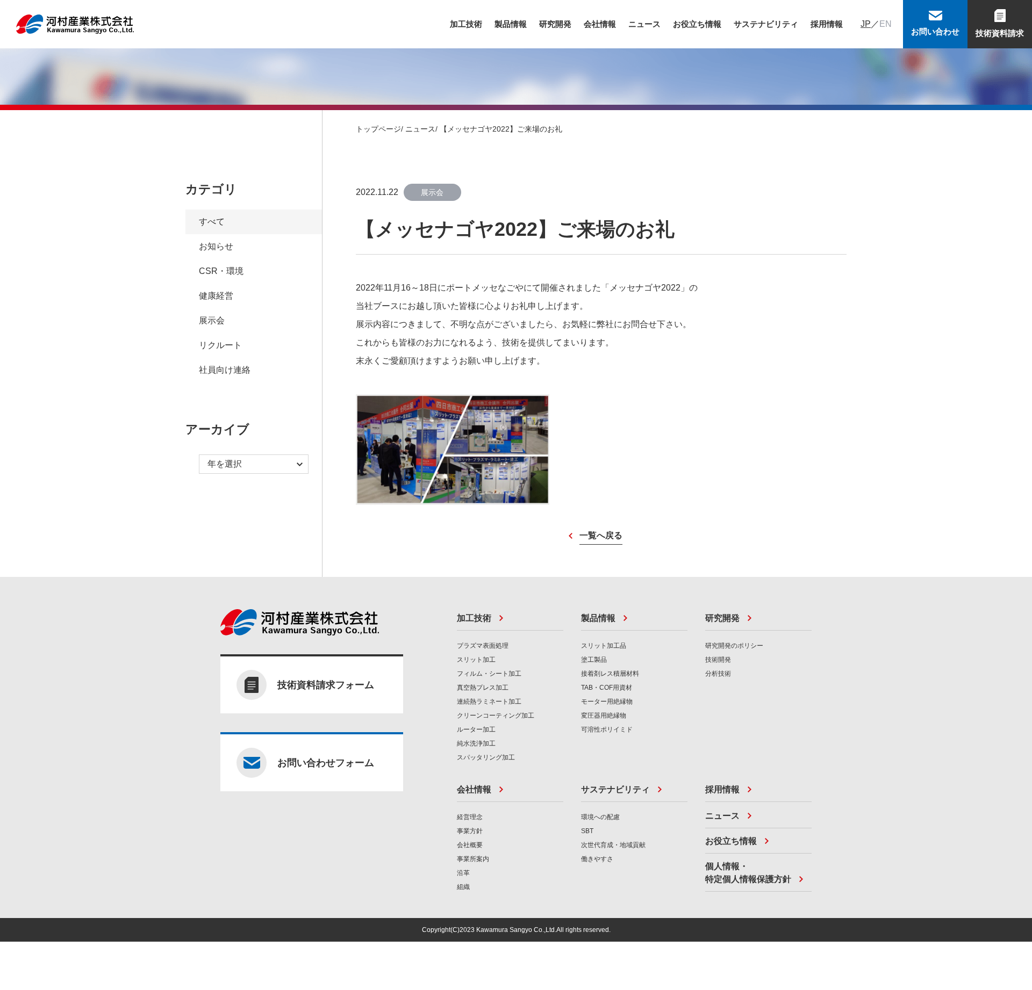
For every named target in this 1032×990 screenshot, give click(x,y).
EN (885, 23)
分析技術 (718, 673)
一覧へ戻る (600, 535)
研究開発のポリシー (734, 645)
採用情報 (827, 23)
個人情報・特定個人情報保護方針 (748, 873)
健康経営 (216, 295)
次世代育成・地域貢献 (613, 845)
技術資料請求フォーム (325, 685)
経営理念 (470, 817)
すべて (212, 221)
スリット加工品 (603, 645)
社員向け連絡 (224, 369)
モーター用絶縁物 (607, 701)
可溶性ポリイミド (607, 729)
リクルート (220, 345)
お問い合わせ (935, 31)
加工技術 (466, 23)
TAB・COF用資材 (606, 687)
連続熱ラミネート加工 (489, 701)
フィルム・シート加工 (489, 673)
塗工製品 (594, 659)
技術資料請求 (1000, 33)
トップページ (378, 129)
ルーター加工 (476, 729)
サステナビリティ (766, 23)
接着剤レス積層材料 (610, 673)
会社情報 (600, 23)
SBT (587, 831)
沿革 (463, 873)
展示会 (212, 320)
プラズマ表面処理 (482, 645)
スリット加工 (476, 659)
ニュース (644, 23)
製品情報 (510, 23)
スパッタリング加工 (486, 757)
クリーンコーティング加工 (495, 715)
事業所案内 (473, 859)
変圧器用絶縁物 (603, 715)
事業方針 (470, 831)
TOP (1013, 652)
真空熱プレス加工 (482, 687)
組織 (463, 887)
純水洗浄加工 (476, 743)
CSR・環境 (221, 271)
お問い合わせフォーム (325, 762)
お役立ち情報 (697, 23)
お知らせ (216, 246)
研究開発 (555, 23)
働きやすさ (597, 859)
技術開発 (718, 659)
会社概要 (470, 845)
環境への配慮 (600, 817)
